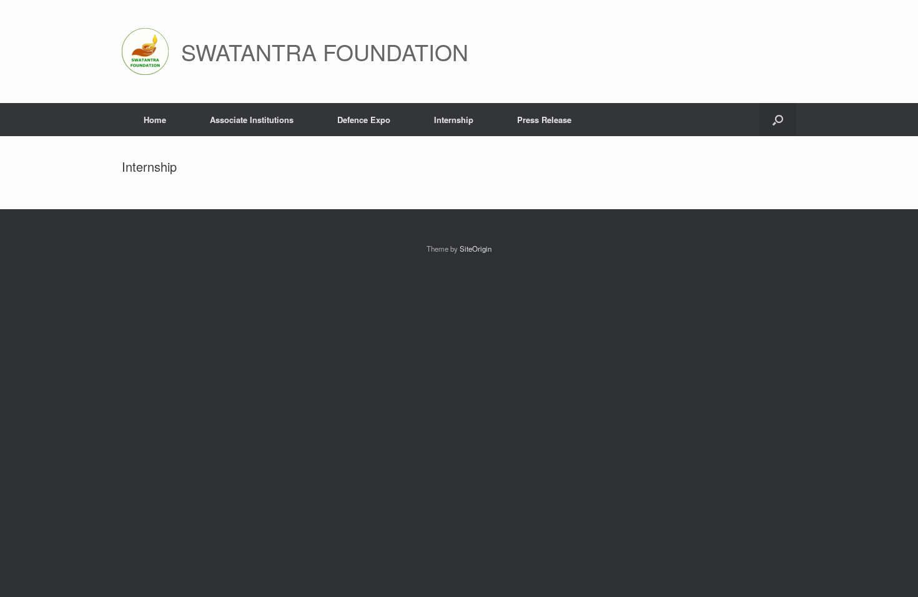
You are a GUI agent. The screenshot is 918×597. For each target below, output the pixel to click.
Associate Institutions (252, 120)
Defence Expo (363, 120)
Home (155, 120)
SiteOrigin (475, 249)
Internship (453, 120)
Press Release (544, 120)
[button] (777, 119)
